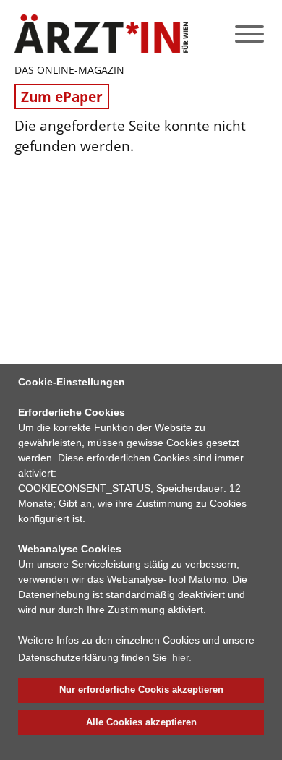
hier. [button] (182, 657)
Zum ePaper (62, 96)
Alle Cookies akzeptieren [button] (141, 722)
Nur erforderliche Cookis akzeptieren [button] (141, 690)
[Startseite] (101, 33)
